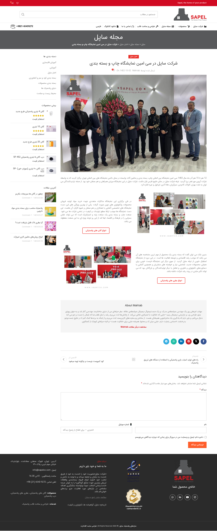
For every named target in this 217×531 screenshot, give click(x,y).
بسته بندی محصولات (47, 83)
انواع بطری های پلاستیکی (171, 280)
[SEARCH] (23, 14)
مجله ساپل (134, 44)
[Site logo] (190, 14)
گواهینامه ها (89, 504)
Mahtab (136, 70)
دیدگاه (203, 389)
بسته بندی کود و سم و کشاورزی (42, 78)
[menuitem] (98, 26)
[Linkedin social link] (181, 341)
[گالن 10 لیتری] (51, 130)
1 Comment (27, 198)
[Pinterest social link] (189, 341)
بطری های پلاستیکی (19, 493)
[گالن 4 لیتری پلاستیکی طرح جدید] (51, 115)
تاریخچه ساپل (100, 504)
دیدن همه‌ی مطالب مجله (133, 359)
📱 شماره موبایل (125, 424)
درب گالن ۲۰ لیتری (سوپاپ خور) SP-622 (28, 170)
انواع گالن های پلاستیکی (96, 230)
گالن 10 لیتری (38, 126)
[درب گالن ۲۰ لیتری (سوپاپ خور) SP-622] (51, 172)
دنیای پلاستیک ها (48, 88)
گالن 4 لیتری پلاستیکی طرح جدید (30, 111)
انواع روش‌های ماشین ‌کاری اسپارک (28, 237)
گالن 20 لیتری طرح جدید (33, 141)
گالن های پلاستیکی (38, 493)
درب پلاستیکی (50, 496)
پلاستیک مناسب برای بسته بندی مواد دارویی (27, 209)
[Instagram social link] (195, 497)
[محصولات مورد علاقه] (17, 3)
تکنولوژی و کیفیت (75, 504)
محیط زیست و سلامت (46, 93)
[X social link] (196, 341)
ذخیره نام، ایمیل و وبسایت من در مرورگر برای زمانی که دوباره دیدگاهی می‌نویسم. (169, 437)
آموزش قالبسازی (49, 62)
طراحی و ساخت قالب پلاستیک (35, 504)
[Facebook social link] (204, 341)
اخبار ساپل (124, 44)
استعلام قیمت (38, 119)
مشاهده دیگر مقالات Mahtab (133, 327)
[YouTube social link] (187, 497)
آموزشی (53, 67)
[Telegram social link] (166, 341)
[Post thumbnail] (50, 197)
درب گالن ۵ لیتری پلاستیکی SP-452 (28, 157)
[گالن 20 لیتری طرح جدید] (51, 145)
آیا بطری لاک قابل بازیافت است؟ (29, 222)
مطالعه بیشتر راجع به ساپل (95, 497)
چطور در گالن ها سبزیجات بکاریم (29, 193)
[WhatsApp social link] (174, 341)
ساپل (143, 44)
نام (205, 424)
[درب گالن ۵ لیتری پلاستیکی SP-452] (51, 159)
